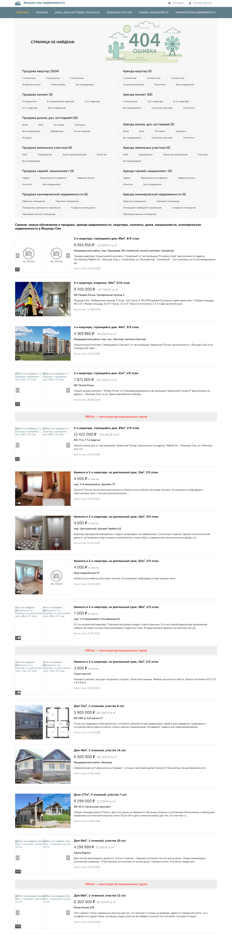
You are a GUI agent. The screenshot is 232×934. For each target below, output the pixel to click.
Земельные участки (119, 12)
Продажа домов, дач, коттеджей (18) (50, 118)
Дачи (40, 125)
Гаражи (26, 178)
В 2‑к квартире (92, 101)
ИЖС (24, 155)
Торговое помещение (67, 201)
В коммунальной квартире (60, 101)
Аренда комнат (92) (137, 94)
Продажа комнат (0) (37, 94)
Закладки (178, 3)
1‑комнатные (29, 78)
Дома (25, 125)
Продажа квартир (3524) (40, 71)
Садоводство (45, 155)
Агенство (102, 155)
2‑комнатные (53, 78)
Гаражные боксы (85, 178)
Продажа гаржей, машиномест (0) (48, 171)
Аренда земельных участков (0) (146, 147)
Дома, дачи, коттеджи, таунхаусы (77, 12)
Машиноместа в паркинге (53, 178)
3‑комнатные (77, 78)
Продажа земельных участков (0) (47, 147)
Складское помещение (83, 208)
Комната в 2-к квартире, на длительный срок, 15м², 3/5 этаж (116, 472)
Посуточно (160, 85)
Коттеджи (59, 125)
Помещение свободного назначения (41, 208)
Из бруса (27, 138)
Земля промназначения (74, 155)
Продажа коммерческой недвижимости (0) (55, 194)
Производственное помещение (38, 214)
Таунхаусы (79, 125)
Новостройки (58, 85)
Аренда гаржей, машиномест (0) (147, 171)
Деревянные (57, 131)
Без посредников (85, 85)
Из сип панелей (82, 131)
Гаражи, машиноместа (154, 12)
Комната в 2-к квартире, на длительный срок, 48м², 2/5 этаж (116, 607)
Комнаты (42, 12)
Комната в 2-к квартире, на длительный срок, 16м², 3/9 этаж (116, 516)
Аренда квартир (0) (137, 71)
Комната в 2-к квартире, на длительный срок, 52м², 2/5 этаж (116, 561)
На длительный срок (133, 85)
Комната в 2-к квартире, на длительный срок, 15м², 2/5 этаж (116, 661)
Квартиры (23, 12)
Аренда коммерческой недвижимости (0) (154, 194)
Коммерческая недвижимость (195, 12)
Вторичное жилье (31, 85)
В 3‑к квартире (30, 108)
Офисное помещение (33, 201)
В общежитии (29, 101)
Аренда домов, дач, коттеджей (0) (148, 124)
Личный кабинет (202, 3)
